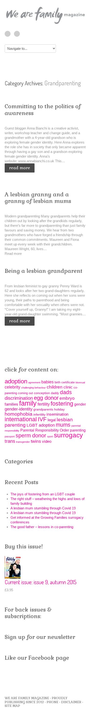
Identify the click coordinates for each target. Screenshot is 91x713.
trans (10, 441)
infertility (39, 414)
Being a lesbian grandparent (43, 270)
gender (80, 404)
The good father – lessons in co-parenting (41, 527)
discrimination (19, 398)
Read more (19, 167)
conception (42, 393)
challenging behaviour (33, 387)
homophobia (18, 414)
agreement (34, 382)
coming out (25, 393)
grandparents (43, 409)
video (46, 441)
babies (47, 382)
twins (36, 441)
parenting (78, 430)
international (21, 419)
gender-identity (18, 409)
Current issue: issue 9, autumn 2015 (41, 582)
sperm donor (31, 435)
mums (63, 425)
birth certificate (65, 382)
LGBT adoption (41, 425)
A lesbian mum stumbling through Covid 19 (43, 508)
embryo (67, 398)
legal (52, 420)
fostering (62, 403)
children (55, 387)
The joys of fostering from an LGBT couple (42, 494)
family (28, 403)
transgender (23, 441)
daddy (55, 393)
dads (66, 392)
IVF (42, 419)
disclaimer (71, 702)
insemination (57, 414)
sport (50, 436)
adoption (16, 381)
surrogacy (68, 435)
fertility (44, 404)
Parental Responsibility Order (44, 430)
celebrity (12, 387)
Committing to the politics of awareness (43, 110)
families (11, 404)
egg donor (46, 398)
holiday (59, 409)
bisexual (80, 382)
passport (10, 436)
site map (12, 706)
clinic (68, 387)
